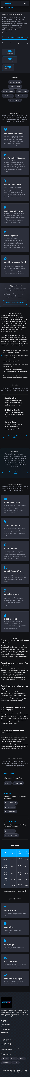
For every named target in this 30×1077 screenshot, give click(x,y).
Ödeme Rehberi (5, 1027)
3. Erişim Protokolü (8, 91)
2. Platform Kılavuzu (15, 86)
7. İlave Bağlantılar (15, 100)
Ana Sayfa (3, 7)
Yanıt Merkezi (4, 1032)
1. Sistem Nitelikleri (15, 82)
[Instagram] (5, 1044)
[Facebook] (8, 1044)
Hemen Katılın (5, 1035)
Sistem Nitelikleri (5, 1024)
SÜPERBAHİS (8, 3)
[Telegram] (10, 1044)
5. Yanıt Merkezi (8, 96)
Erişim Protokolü (5, 1029)
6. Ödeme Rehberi (21, 96)
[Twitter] (2, 1044)
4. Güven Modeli (22, 91)
